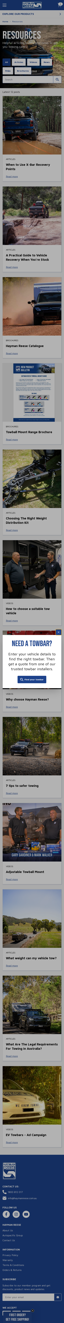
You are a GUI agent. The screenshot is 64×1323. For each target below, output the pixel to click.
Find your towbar (34, 679)
